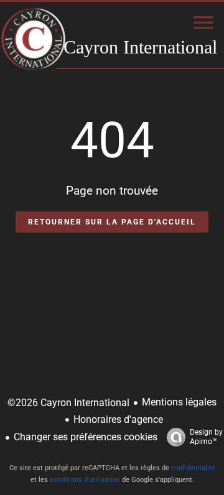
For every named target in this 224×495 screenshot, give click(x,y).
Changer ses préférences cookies (85, 437)
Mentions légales (179, 402)
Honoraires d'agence (118, 419)
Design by (206, 437)
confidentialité (193, 468)
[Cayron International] (33, 40)
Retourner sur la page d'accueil (112, 222)
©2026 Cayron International (68, 403)
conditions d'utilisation (85, 480)
